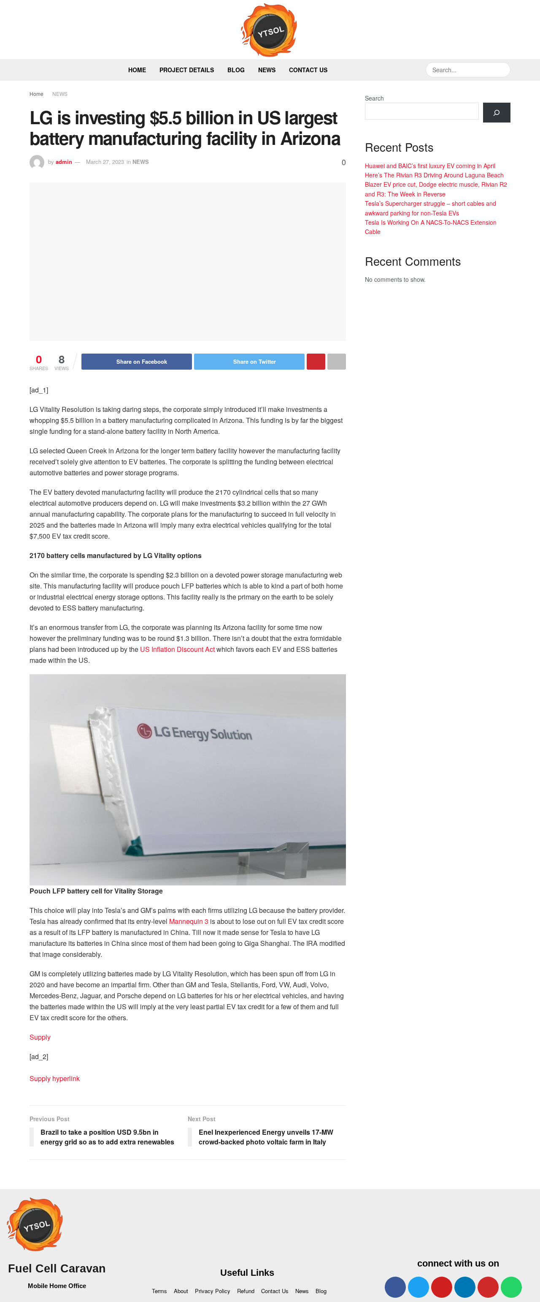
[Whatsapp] (511, 1287)
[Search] (496, 113)
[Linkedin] (464, 1287)
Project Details (186, 69)
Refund (245, 1291)
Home (137, 69)
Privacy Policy (212, 1291)
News (266, 69)
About (181, 1291)
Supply (40, 1037)
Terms (159, 1291)
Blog (236, 69)
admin (64, 162)
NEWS (60, 93)
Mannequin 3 (188, 921)
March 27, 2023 (105, 162)
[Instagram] (488, 1287)
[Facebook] (395, 1287)
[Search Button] (502, 69)
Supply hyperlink (55, 1078)
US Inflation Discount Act (177, 649)
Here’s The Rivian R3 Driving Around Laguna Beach (434, 175)
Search (374, 98)
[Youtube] (441, 1287)
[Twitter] (418, 1287)
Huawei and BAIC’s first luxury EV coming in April (430, 165)
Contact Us (308, 69)
